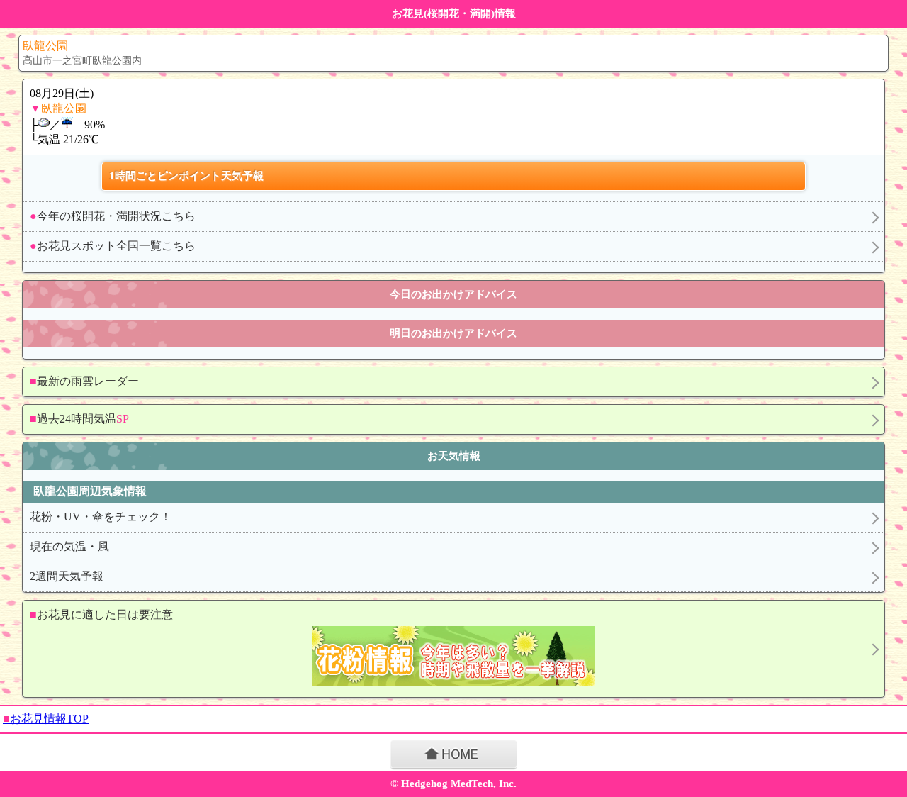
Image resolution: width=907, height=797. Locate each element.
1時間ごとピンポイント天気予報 (186, 176)
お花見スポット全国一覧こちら (113, 246)
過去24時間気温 (79, 419)
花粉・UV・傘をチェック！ (100, 517)
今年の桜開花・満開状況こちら (113, 216)
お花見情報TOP (46, 719)
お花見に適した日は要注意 (101, 614)
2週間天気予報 (66, 576)
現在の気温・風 (69, 546)
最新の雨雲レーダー (84, 381)
